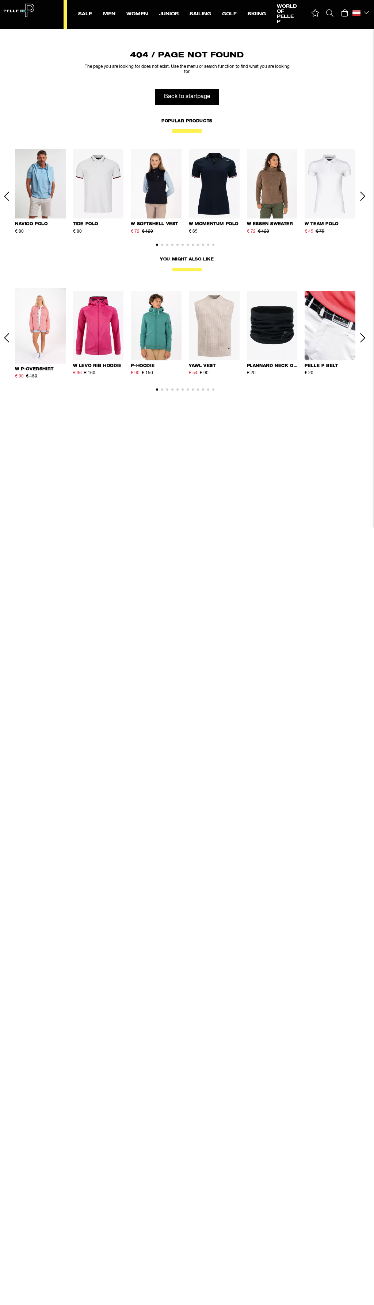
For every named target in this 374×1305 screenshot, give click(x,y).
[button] (315, 13)
